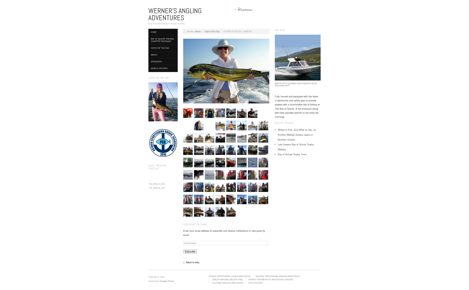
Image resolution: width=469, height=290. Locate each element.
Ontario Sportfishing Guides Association (229, 276)
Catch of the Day (160, 48)
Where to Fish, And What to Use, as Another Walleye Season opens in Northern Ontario (297, 134)
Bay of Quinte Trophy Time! (292, 154)
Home (154, 32)
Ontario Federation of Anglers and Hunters (270, 279)
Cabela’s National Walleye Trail (227, 279)
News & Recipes (159, 68)
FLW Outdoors (255, 283)
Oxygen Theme (167, 281)
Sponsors (156, 61)
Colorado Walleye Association (227, 283)
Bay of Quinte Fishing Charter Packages (162, 40)
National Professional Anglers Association (278, 276)
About (154, 54)
